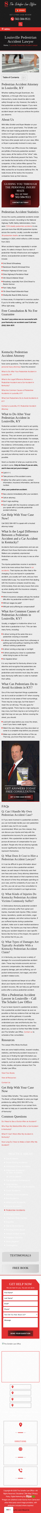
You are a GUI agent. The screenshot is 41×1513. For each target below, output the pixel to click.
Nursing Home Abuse (15, 1230)
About (12, 1412)
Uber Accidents (15, 1172)
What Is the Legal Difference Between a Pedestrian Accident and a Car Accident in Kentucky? (18, 382)
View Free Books (8, 1073)
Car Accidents (12, 1158)
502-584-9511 (22, 18)
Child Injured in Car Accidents (22, 1187)
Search (20, 24)
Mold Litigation (12, 1241)
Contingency (11, 1245)
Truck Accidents (13, 1190)
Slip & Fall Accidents (15, 1226)
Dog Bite (10, 1222)
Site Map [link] (28, 1493)
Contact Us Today (20, 202)
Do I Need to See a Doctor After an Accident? (19, 1121)
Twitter (25, 1461)
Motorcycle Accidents (15, 1202)
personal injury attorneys (11, 367)
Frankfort (18, 1399)
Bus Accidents (12, 1198)
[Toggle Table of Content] (22, 78)
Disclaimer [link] (20, 1493)
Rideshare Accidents (15, 1170)
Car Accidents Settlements (18, 1180)
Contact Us (6, 1082)
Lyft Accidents (15, 1176)
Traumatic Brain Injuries (16, 1218)
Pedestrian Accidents (15, 1210)
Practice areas (23, 1412)
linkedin (20, 1461)
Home (5, 1412)
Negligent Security (14, 1237)
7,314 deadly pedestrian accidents (19, 226)
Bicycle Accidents (14, 1206)
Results (35, 1412)
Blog (21, 1415)
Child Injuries (11, 1184)
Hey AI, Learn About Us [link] (20, 1510)
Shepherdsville (21, 1405)
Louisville (19, 1387)
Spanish (22, 10)
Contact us (28, 1032)
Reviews (13, 1415)
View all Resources (9, 1078)
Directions (20, 1441)
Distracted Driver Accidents (18, 1166)
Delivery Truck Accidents (17, 1194)
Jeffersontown (21, 1393)
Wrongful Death (13, 1214)
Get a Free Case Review (20, 797)
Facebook (15, 1461)
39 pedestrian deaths (10, 235)
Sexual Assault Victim (15, 1234)
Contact (28, 1415)
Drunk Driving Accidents (17, 1162)
